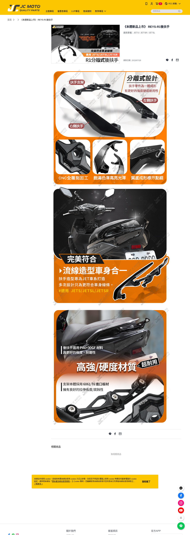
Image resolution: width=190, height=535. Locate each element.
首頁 (9, 20)
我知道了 (146, 481)
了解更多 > (38, 484)
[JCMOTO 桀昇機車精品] (23, 8)
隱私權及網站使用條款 (61, 481)
